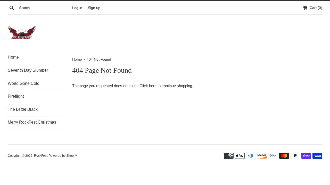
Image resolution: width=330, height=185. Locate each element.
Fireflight (16, 96)
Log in (77, 8)
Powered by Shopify (63, 156)
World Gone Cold (23, 83)
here (152, 86)
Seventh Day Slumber (28, 70)
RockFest (40, 156)
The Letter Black (23, 109)
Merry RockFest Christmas (32, 122)
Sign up (94, 8)
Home (13, 57)
